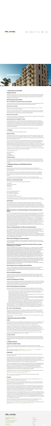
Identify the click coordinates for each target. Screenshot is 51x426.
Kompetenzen (35, 419)
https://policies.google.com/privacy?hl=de (24, 350)
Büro (33, 423)
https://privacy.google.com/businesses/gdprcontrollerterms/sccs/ (17, 372)
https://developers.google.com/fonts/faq (30, 349)
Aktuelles (34, 421)
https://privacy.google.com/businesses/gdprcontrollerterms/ (19, 371)
